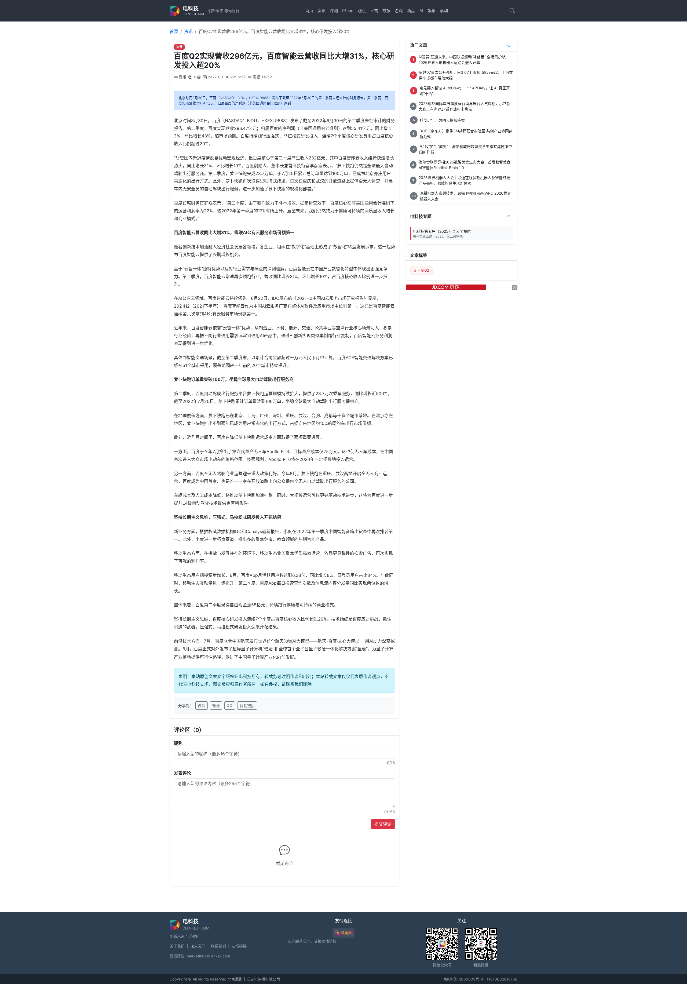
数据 (386, 10)
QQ (230, 705)
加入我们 (197, 946)
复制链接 (247, 705)
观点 (362, 10)
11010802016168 (502, 979)
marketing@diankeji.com (208, 956)
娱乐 (431, 10)
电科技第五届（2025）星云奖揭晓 (442, 233)
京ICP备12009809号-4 (463, 979)
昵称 (178, 743)
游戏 (399, 10)
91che (347, 10)
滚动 (444, 10)
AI (421, 10)
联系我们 (218, 946)
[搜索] (512, 10)
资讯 (321, 10)
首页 (309, 10)
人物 (374, 10)
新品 (411, 10)
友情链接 (239, 946)
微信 (201, 705)
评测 (334, 10)
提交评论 (383, 824)
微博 (216, 705)
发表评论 (182, 773)
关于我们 (177, 946)
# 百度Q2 (421, 270)
